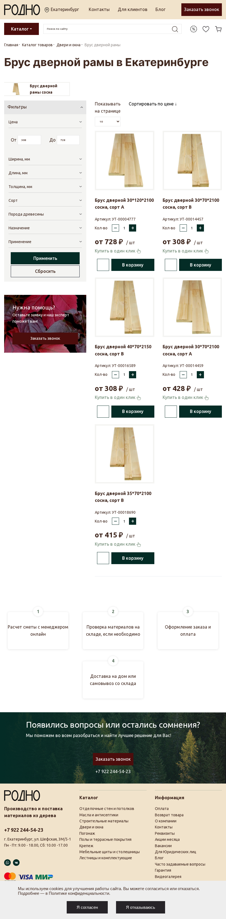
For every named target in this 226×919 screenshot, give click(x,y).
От (14, 139)
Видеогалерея (168, 876)
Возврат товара (169, 815)
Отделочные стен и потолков (106, 808)
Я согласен (87, 907)
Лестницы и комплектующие (105, 858)
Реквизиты (165, 833)
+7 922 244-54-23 (113, 771)
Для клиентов (132, 9)
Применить (45, 258)
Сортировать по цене (152, 103)
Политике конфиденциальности (79, 893)
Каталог (20, 28)
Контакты (99, 9)
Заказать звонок (201, 9)
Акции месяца (167, 839)
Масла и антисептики (98, 815)
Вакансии (163, 846)
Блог (160, 9)
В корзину (132, 264)
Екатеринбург (64, 9)
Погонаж (87, 833)
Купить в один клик (115, 250)
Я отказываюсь (140, 907)
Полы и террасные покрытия (105, 839)
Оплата (162, 808)
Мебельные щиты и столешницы (109, 852)
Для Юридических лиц (175, 852)
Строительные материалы (103, 821)
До (52, 139)
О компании (165, 821)
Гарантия (163, 870)
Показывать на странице (107, 107)
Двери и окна (91, 827)
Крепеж (86, 846)
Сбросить (45, 271)
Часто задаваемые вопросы (180, 864)
